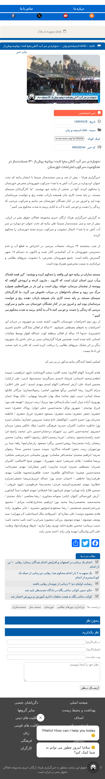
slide (83, 46)
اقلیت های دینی (26, 718)
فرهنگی (26, 740)
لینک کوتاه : (93, 138)
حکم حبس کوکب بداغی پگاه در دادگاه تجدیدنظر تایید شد (58, 590)
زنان (26, 733)
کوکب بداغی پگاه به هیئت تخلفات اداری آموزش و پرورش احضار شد (51, 596)
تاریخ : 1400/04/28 (84, 121)
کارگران (26, 748)
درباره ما (79, 8)
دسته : (91, 130)
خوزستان (49, 606)
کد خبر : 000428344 (83, 147)
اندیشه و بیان (71, 46)
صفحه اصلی (79, 702)
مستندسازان (19, 606)
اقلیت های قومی (26, 725)
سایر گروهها (26, 710)
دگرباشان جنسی (26, 702)
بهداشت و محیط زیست (78, 710)
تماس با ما (26, 8)
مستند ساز (35, 606)
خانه (92, 46)
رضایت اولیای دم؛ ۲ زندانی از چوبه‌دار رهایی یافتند (62, 584)
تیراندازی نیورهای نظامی (70, 606)
